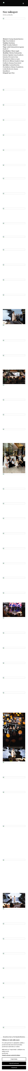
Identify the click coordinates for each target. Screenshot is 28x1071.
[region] (14, 1054)
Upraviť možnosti (14, 1063)
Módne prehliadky (8, 15)
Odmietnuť (14, 1067)
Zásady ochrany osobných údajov (11, 1055)
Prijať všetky (14, 1059)
